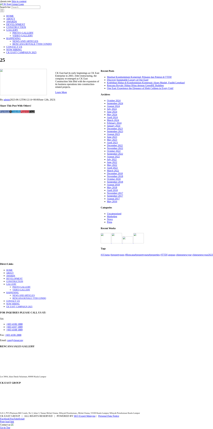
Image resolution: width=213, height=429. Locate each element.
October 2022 (114, 151)
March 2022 (113, 170)
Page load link (7, 421)
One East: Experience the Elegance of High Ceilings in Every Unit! (140, 88)
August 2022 (113, 156)
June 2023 (112, 137)
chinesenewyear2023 (202, 254)
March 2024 (113, 120)
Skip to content (19, 1)
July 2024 (112, 109)
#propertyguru (117, 254)
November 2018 (115, 176)
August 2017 (113, 198)
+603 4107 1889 (14, 327)
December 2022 (115, 145)
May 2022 (112, 165)
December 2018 (115, 173)
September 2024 (115, 103)
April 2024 (112, 117)
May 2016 (112, 201)
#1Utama (105, 254)
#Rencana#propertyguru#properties (142, 254)
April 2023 (112, 142)
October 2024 (114, 100)
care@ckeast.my (15, 340)
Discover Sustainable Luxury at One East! (127, 80)
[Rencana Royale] (106, 242)
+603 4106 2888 (13, 335)
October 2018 (114, 179)
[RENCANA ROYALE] (128, 242)
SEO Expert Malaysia (84, 416)
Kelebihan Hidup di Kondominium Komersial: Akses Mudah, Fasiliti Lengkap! (146, 82)
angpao (171, 254)
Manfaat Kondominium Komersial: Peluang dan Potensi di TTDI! (139, 77)
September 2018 (115, 182)
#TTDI (163, 254)
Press (109, 222)
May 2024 (112, 114)
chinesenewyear (184, 254)
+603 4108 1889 (14, 329)
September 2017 (115, 196)
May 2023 (112, 139)
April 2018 (112, 190)
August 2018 (113, 184)
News (110, 219)
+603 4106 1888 (14, 324)
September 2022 (115, 154)
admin (7, 99)
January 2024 (113, 125)
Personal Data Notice (108, 416)
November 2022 (115, 148)
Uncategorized (114, 213)
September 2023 (115, 131)
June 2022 (112, 162)
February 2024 (114, 123)
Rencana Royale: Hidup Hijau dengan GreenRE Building (135, 85)
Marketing (112, 216)
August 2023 (113, 134)
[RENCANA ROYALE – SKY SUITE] (138, 242)
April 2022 (112, 168)
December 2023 (115, 128)
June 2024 (112, 111)
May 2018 (112, 187)
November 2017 (115, 193)
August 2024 (113, 106)
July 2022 (112, 159)
